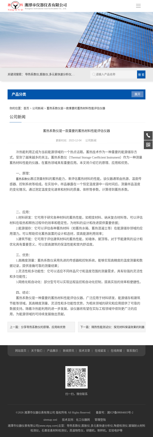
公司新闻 (37, 108)
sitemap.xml (50, 419)
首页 (26, 108)
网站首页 (20, 350)
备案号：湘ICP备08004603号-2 (114, 412)
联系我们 (132, 350)
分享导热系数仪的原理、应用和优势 (43, 327)
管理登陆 (100, 419)
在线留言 (100, 350)
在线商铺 (116, 350)
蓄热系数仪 (23, 178)
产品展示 (52, 350)
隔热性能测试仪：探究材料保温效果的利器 (117, 327)
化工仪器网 (83, 419)
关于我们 (36, 350)
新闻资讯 (68, 350)
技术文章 (84, 350)
